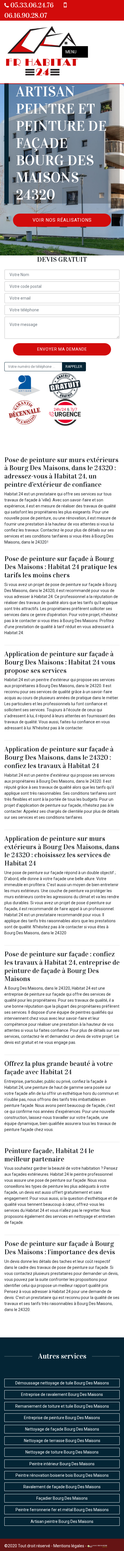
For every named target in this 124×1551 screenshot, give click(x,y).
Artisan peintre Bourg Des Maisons (62, 1521)
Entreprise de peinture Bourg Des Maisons (62, 1417)
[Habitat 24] (42, 52)
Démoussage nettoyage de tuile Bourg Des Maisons (62, 1383)
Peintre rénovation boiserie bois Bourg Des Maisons (62, 1475)
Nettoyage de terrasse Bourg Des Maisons (62, 1440)
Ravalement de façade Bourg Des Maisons (62, 1486)
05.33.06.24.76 (31, 5)
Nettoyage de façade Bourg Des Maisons (62, 1429)
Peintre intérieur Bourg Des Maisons (62, 1464)
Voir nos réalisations (62, 220)
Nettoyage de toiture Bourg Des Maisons (62, 1452)
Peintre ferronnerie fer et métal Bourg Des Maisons (62, 1509)
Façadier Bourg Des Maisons (62, 1498)
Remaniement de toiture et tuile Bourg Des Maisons (62, 1406)
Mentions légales (68, 1546)
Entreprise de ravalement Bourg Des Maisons (62, 1394)
